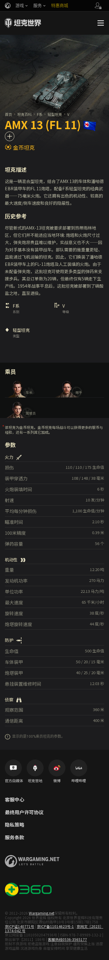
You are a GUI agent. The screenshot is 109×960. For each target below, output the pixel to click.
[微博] (56, 767)
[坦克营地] (35, 767)
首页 (8, 114)
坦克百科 (24, 114)
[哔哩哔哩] (78, 767)
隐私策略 (14, 825)
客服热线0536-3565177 (67, 939)
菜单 (100, 23)
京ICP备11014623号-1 (55, 926)
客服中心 (14, 799)
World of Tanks (23, 23)
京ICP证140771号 (19, 926)
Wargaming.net (41, 913)
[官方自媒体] (13, 767)
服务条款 (14, 837)
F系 (39, 114)
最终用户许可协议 (24, 812)
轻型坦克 (55, 114)
